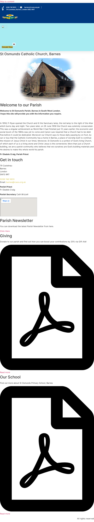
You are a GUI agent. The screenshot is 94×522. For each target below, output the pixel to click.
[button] (14, 44)
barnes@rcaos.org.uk (16, 182)
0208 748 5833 (7, 179)
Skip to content (7, 1)
